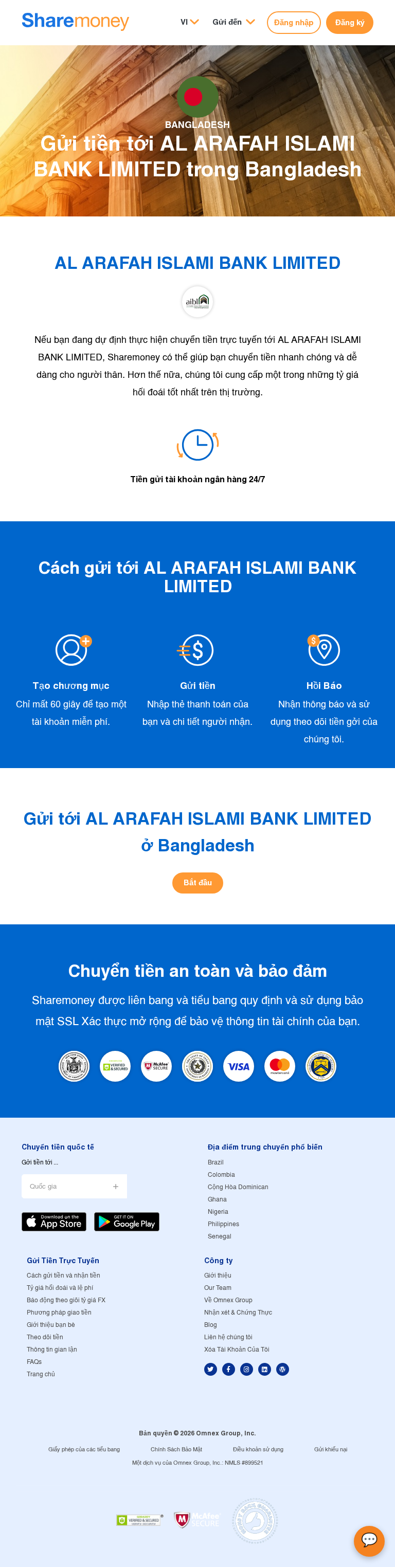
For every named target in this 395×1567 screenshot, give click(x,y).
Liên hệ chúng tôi (228, 1337)
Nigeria (218, 1212)
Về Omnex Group (228, 1300)
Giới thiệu (217, 1275)
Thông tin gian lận (52, 1349)
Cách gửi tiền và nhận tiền (63, 1275)
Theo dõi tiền (45, 1337)
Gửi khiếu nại (330, 1450)
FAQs (34, 1362)
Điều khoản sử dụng (258, 1450)
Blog (210, 1325)
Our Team (217, 1288)
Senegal (219, 1236)
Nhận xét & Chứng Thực (238, 1312)
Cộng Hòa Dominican (238, 1187)
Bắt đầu (198, 882)
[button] (234, 22)
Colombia (221, 1175)
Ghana (217, 1199)
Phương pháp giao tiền (59, 1312)
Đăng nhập (294, 22)
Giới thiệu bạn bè (51, 1325)
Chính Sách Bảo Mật (176, 1450)
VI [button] (184, 21)
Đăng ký (350, 22)
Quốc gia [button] (43, 1186)
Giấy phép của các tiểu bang (84, 1450)
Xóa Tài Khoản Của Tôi (237, 1349)
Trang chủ (41, 1374)
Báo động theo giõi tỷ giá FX (66, 1300)
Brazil (216, 1162)
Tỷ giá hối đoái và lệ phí (60, 1288)
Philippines (223, 1224)
